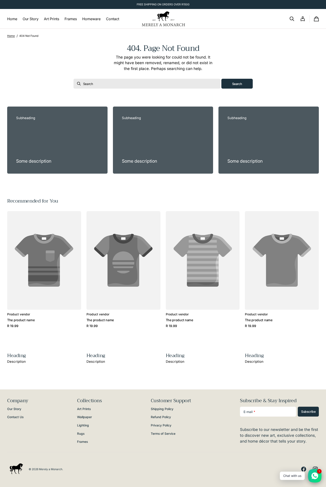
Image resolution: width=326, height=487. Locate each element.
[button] (292, 19)
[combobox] (146, 84)
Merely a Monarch (50, 469)
